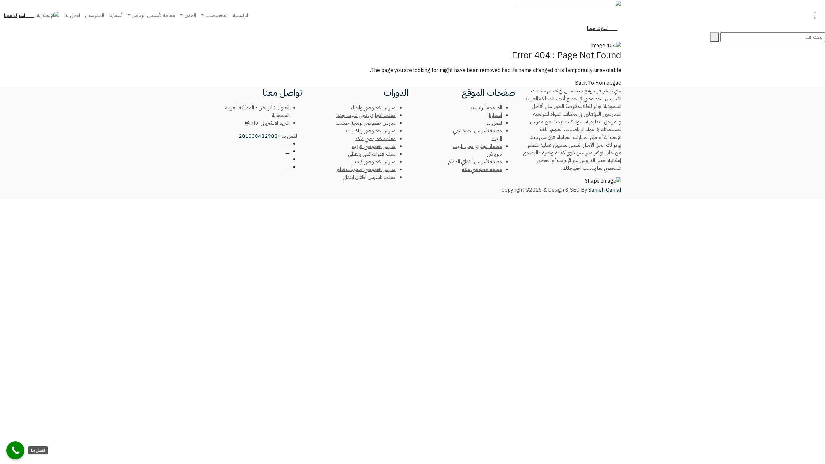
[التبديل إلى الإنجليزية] (48, 15)
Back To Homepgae (597, 83)
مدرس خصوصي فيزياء (374, 146)
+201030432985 (259, 136)
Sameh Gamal (604, 190)
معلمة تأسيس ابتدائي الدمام (475, 162)
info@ (251, 123)
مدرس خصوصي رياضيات (371, 131)
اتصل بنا (72, 15)
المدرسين (94, 15)
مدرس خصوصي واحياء (373, 107)
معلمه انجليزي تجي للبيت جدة (366, 115)
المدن (190, 15)
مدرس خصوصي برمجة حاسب (366, 123)
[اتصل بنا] (15, 450)
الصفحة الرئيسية (486, 107)
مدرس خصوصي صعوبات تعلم (366, 169)
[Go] (714, 37)
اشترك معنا (15, 15)
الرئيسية (240, 15)
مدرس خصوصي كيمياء (373, 162)
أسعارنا (115, 15)
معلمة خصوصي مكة (482, 169)
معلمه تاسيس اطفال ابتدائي (369, 177)
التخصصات (216, 15)
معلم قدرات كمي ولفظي (372, 154)
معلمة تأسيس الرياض (153, 15)
